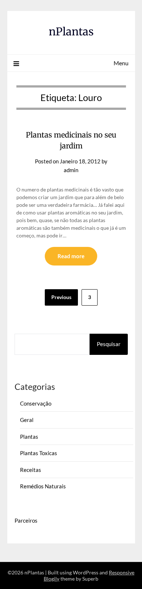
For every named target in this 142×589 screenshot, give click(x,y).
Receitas (30, 469)
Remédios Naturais (43, 486)
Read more (71, 256)
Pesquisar (109, 344)
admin (71, 170)
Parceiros (26, 520)
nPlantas (71, 31)
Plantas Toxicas (38, 453)
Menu (121, 62)
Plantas (29, 436)
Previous (61, 297)
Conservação (35, 403)
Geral (26, 419)
